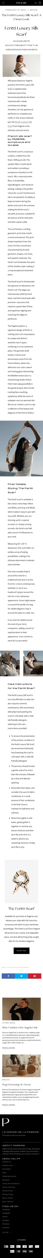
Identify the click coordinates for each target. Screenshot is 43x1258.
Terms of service (8, 1187)
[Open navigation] (3, 3)
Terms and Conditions (11, 1183)
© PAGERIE (21, 1240)
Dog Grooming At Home (16, 1084)
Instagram (6, 1213)
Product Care (7, 1165)
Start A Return (8, 1202)
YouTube (5, 1228)
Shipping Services (9, 1176)
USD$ (5, 1232)
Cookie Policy (7, 1191)
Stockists (5, 1180)
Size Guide (6, 1169)
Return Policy (7, 1198)
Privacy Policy (7, 1194)
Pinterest (6, 1224)
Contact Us (6, 1162)
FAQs (4, 1173)
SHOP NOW (21, 950)
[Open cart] (40, 3)
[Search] (36, 3)
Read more (8, 1047)
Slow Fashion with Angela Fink (20, 1027)
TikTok (4, 1217)
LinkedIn (5, 1220)
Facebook (6, 1209)
